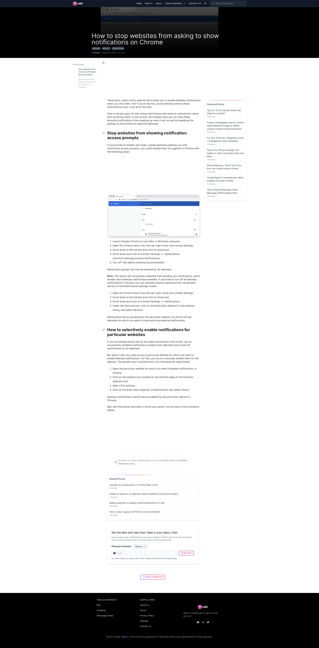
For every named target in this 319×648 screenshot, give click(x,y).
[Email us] (198, 622)
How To (149, 3)
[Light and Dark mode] (205, 3)
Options (138, 546)
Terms (143, 610)
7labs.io (125, 637)
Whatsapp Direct (105, 615)
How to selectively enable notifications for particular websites (87, 83)
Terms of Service (152, 558)
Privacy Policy (170, 558)
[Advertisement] (154, 77)
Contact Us (195, 3)
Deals (159, 3)
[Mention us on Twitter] (208, 622)
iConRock (101, 610)
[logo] (78, 3)
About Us (144, 605)
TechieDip (95, 53)
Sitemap (144, 621)
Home (139, 3)
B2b (99, 605)
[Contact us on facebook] (203, 622)
